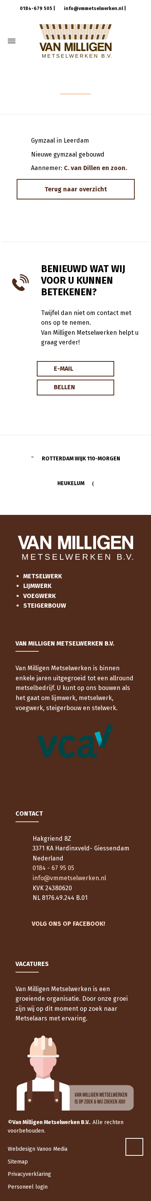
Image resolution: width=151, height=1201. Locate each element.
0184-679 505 (35, 8)
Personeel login (28, 1187)
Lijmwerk (37, 585)
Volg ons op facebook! (68, 923)
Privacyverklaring (29, 1174)
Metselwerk (42, 576)
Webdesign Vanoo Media (37, 1149)
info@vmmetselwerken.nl (93, 8)
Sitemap (18, 1161)
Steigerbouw (44, 605)
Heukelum (70, 483)
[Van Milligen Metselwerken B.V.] (75, 41)
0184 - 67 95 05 (53, 868)
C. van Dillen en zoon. (95, 168)
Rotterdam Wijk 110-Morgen (81, 458)
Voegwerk (39, 596)
